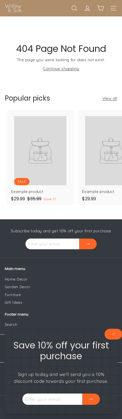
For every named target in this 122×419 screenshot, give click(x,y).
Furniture (13, 294)
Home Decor (16, 279)
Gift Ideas (13, 302)
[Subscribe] (91, 399)
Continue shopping (61, 68)
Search (11, 324)
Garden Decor (17, 286)
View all (109, 98)
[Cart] (100, 8)
